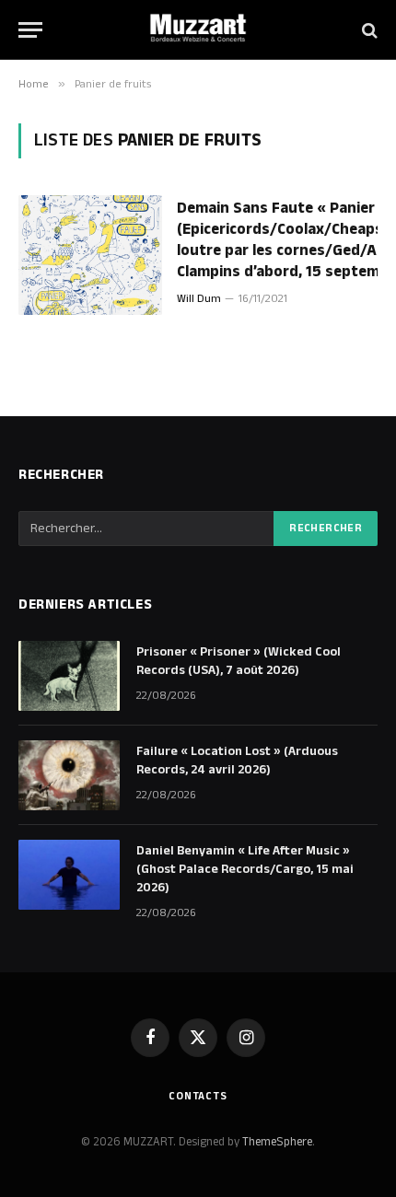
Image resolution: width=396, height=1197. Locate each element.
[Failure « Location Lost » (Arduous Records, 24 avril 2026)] (69, 775)
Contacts (198, 1096)
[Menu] (30, 30)
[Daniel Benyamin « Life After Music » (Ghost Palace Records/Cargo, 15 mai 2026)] (69, 875)
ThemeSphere (277, 1141)
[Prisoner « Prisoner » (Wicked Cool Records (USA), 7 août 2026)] (69, 676)
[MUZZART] (198, 30)
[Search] (368, 30)
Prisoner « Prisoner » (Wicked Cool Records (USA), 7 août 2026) (238, 661)
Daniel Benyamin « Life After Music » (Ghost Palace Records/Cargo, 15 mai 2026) (245, 869)
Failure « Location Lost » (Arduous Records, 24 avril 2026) (237, 760)
